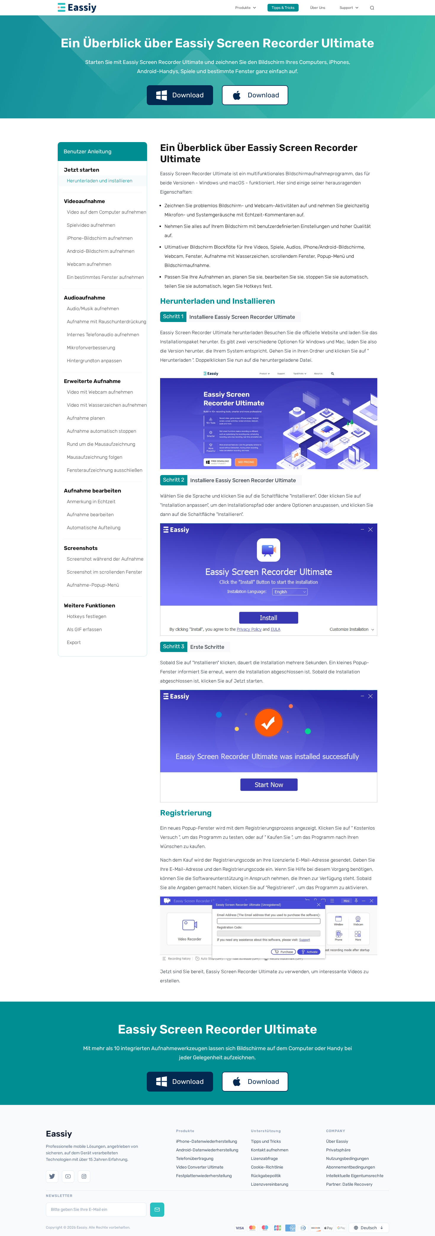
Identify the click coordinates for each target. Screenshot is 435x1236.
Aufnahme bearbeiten (90, 514)
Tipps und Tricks (266, 1141)
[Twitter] (52, 1176)
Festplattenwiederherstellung (204, 1175)
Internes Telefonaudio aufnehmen (103, 334)
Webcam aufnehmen (89, 264)
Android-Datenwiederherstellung (207, 1150)
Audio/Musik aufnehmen (93, 308)
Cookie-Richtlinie (267, 1167)
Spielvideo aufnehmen (91, 225)
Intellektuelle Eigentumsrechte (355, 1175)
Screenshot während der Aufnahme (105, 559)
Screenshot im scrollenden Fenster (104, 572)
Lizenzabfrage (264, 1158)
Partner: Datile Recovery (349, 1184)
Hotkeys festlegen (86, 616)
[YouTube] (68, 1176)
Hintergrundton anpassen (94, 360)
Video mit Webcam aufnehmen (100, 392)
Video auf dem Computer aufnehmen (106, 212)
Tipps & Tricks (283, 8)
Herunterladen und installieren (99, 181)
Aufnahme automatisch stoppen (101, 431)
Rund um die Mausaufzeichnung (101, 444)
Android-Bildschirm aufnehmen (100, 251)
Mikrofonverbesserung (91, 347)
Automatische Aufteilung (93, 527)
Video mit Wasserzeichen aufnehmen (107, 405)
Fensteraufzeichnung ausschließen (104, 470)
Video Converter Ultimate (199, 1167)
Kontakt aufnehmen (269, 1150)
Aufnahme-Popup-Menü (93, 585)
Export (74, 642)
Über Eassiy (337, 1141)
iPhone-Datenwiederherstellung (206, 1141)
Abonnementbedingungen (350, 1167)
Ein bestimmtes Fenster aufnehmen (105, 277)
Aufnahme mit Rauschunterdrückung (106, 321)
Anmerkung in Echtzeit (91, 501)
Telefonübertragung (194, 1158)
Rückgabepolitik (266, 1175)
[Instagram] (84, 1176)
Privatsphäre (338, 1150)
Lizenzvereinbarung (269, 1184)
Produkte (243, 8)
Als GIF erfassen (84, 629)
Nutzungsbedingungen (347, 1158)
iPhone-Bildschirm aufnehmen (100, 238)
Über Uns (317, 8)
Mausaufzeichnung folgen (94, 457)
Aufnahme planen (86, 418)
